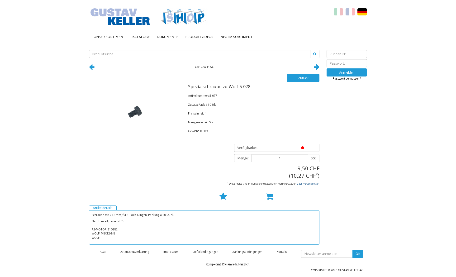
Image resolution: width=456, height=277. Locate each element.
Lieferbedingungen (205, 252)
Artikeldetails (102, 207)
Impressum (171, 252)
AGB (103, 252)
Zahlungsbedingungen (247, 252)
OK (358, 253)
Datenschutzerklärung (134, 252)
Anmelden (347, 72)
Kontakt (282, 252)
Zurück (303, 78)
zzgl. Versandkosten (308, 183)
